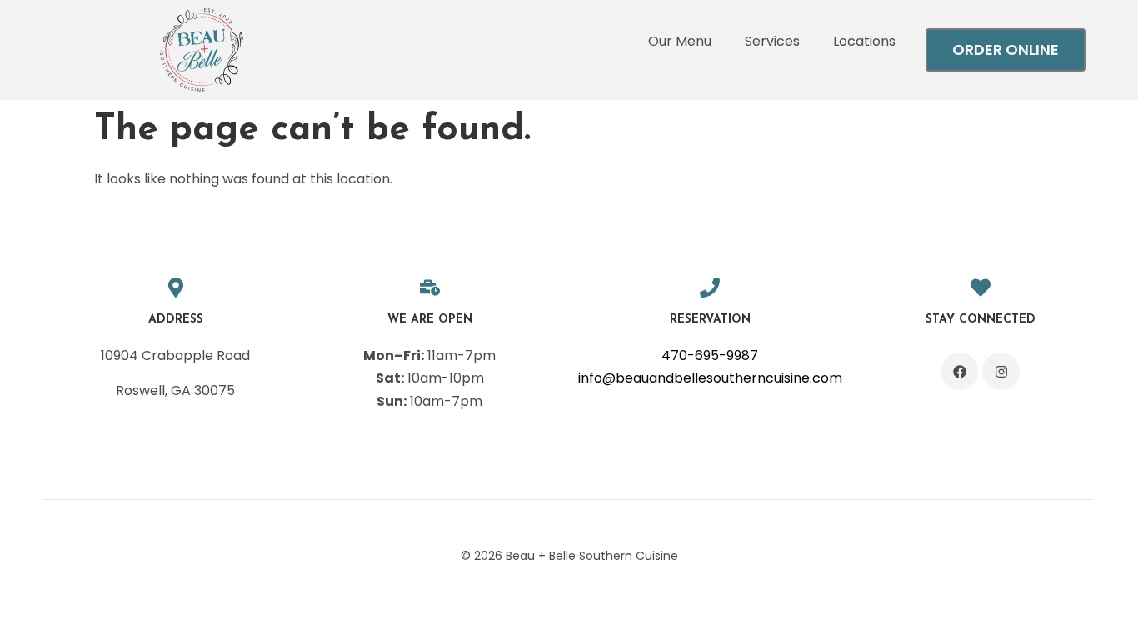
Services (772, 41)
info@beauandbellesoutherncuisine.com (710, 378)
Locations (864, 41)
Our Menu (679, 41)
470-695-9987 (709, 355)
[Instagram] (1001, 371)
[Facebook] (960, 371)
